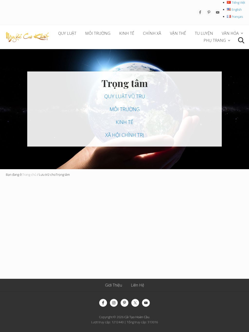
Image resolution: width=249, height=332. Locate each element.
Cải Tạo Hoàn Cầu (136, 317)
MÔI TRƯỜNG (125, 109)
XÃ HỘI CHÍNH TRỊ (124, 135)
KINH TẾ (124, 122)
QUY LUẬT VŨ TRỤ (124, 96)
